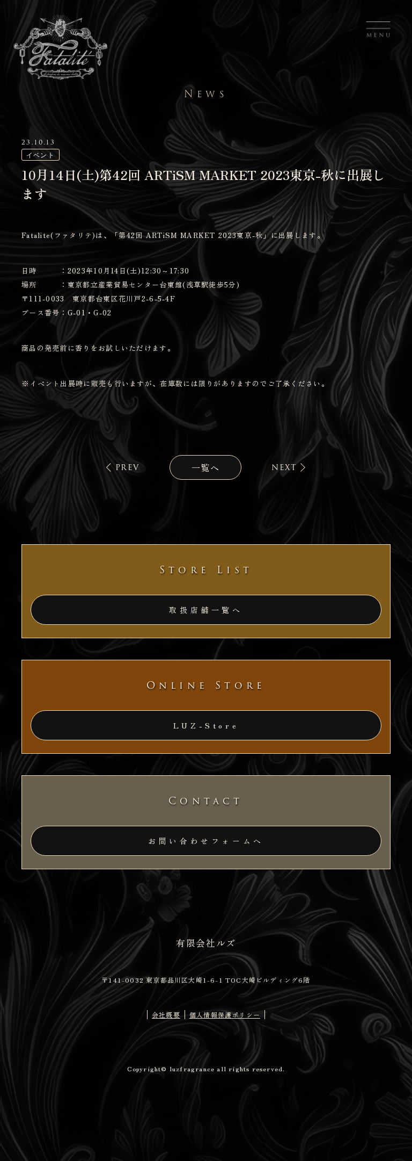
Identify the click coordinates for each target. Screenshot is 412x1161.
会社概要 (166, 1014)
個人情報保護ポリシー (224, 1014)
